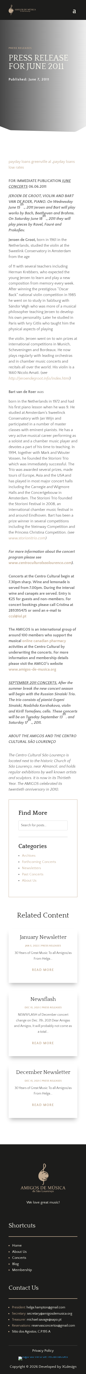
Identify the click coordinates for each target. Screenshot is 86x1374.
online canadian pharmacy (44, 641)
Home (17, 1245)
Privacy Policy (43, 1351)
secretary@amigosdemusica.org (49, 1314)
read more (43, 970)
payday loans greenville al (30, 162)
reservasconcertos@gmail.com (53, 1326)
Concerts (19, 1258)
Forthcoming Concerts (39, 862)
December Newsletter (43, 1072)
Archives (29, 856)
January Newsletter (43, 937)
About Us (29, 880)
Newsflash (43, 999)
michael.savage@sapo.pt (44, 1320)
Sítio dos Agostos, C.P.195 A (31, 1332)
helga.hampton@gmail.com (46, 1307)
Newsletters (31, 868)
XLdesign (69, 1367)
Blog (15, 1264)
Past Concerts (32, 874)
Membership (22, 1270)
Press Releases (20, 48)
